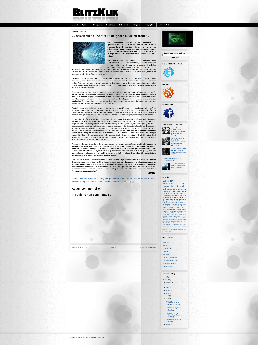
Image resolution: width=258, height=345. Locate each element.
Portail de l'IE (166, 248)
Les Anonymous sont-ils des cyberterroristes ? (173, 159)
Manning (183, 206)
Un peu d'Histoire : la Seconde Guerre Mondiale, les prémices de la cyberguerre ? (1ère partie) (178, 141)
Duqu (176, 214)
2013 (166, 277)
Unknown (115, 182)
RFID (168, 226)
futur (177, 199)
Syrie (163, 209)
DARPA (175, 204)
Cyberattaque (93, 179)
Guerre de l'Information (141, 179)
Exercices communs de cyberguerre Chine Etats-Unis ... (173, 308)
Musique (170, 222)
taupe (170, 231)
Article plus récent (79, 248)
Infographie (174, 197)
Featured (129, 179)
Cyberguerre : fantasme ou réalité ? (173, 320)
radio (185, 229)
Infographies (149, 25)
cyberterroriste (114, 179)
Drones (172, 214)
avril (167, 298)
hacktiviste (176, 191)
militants (183, 195)
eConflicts (165, 254)
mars (168, 324)
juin (167, 293)
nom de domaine (172, 229)
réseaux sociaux (179, 193)
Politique (164, 207)
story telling (172, 211)
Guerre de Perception (179, 201)
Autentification (179, 211)
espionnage (177, 202)
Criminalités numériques (170, 260)
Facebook (165, 197)
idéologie (164, 229)
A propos (85, 25)
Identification (177, 216)
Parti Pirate (179, 224)
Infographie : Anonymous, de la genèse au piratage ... (174, 302)
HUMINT (176, 206)
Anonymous (166, 195)
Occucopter (176, 222)
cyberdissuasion (167, 202)
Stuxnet (99, 182)
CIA (173, 212)
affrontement (83, 179)
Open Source (169, 224)
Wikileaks (169, 227)
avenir (173, 199)
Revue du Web (164, 25)
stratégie (93, 182)
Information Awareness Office (177, 217)
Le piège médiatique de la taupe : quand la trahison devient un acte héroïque (178, 151)
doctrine (184, 227)
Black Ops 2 (168, 212)
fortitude (178, 209)
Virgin (182, 226)
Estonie (122, 179)
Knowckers (165, 245)
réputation (165, 211)
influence (175, 195)
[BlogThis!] (127, 182)
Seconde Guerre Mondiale (177, 207)
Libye (181, 221)
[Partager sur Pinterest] (133, 182)
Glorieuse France (168, 266)
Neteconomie (124, 25)
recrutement (165, 231)
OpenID (175, 224)
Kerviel (178, 221)
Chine (171, 204)
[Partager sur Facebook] (131, 182)
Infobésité (164, 217)
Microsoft (164, 222)
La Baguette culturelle (169, 263)
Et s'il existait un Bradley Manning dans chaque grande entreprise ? (178, 165)
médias (184, 209)
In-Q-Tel (184, 216)
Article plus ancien (148, 248)
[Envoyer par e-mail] (125, 182)
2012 (166, 279)
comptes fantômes (177, 227)
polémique (180, 229)
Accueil (75, 25)
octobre (168, 282)
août (167, 287)
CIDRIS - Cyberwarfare (169, 257)
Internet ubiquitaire (171, 221)
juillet (168, 290)
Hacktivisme (110, 25)
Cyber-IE (165, 251)
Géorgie (170, 216)
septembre (169, 285)
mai (167, 296)
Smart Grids (173, 226)
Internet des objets (177, 219)
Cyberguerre (97, 25)
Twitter (178, 226)
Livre (185, 221)
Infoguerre (137, 25)
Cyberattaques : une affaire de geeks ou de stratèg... (173, 314)
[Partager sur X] (129, 182)
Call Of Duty (177, 212)
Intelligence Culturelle (167, 219)
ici (141, 78)
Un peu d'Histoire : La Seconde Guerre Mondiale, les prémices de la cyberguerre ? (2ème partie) (178, 131)
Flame (180, 214)
